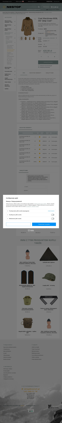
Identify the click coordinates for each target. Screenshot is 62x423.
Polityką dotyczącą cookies (40, 203)
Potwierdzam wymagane (18, 224)
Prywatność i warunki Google (32, 206)
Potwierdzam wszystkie (44, 224)
